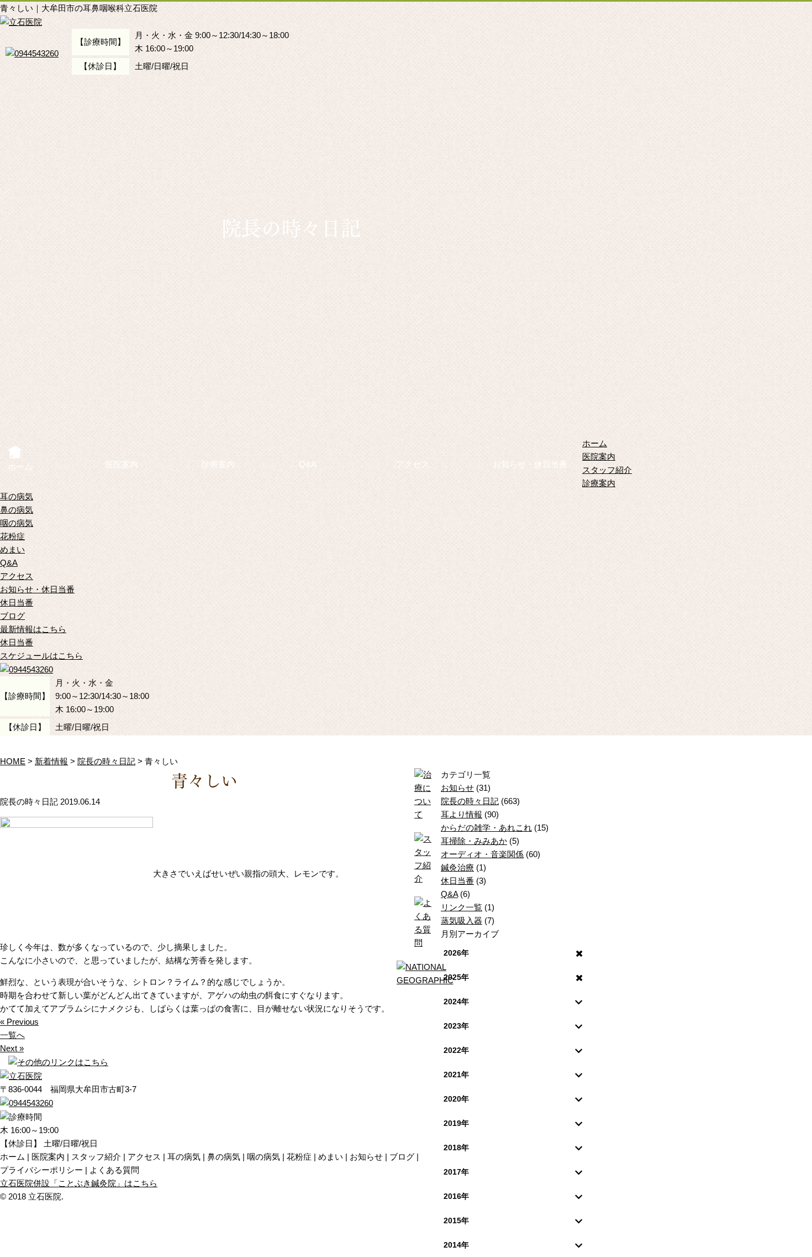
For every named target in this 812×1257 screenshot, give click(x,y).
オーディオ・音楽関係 (482, 854)
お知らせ (457, 787)
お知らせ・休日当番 (530, 464)
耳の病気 (16, 496)
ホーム (20, 466)
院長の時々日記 (470, 801)
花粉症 (12, 536)
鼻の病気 (16, 509)
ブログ (12, 615)
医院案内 (121, 464)
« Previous (19, 1021)
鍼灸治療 (457, 867)
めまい (12, 549)
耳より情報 (461, 814)
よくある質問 (114, 1170)
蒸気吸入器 (461, 920)
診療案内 (218, 464)
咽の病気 (16, 523)
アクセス (412, 464)
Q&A (308, 464)
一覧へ (12, 1035)
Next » (12, 1048)
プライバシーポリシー (41, 1170)
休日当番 (16, 602)
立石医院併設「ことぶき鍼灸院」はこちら (78, 1183)
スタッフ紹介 (607, 469)
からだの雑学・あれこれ (486, 827)
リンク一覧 (461, 907)
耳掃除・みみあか (474, 841)
